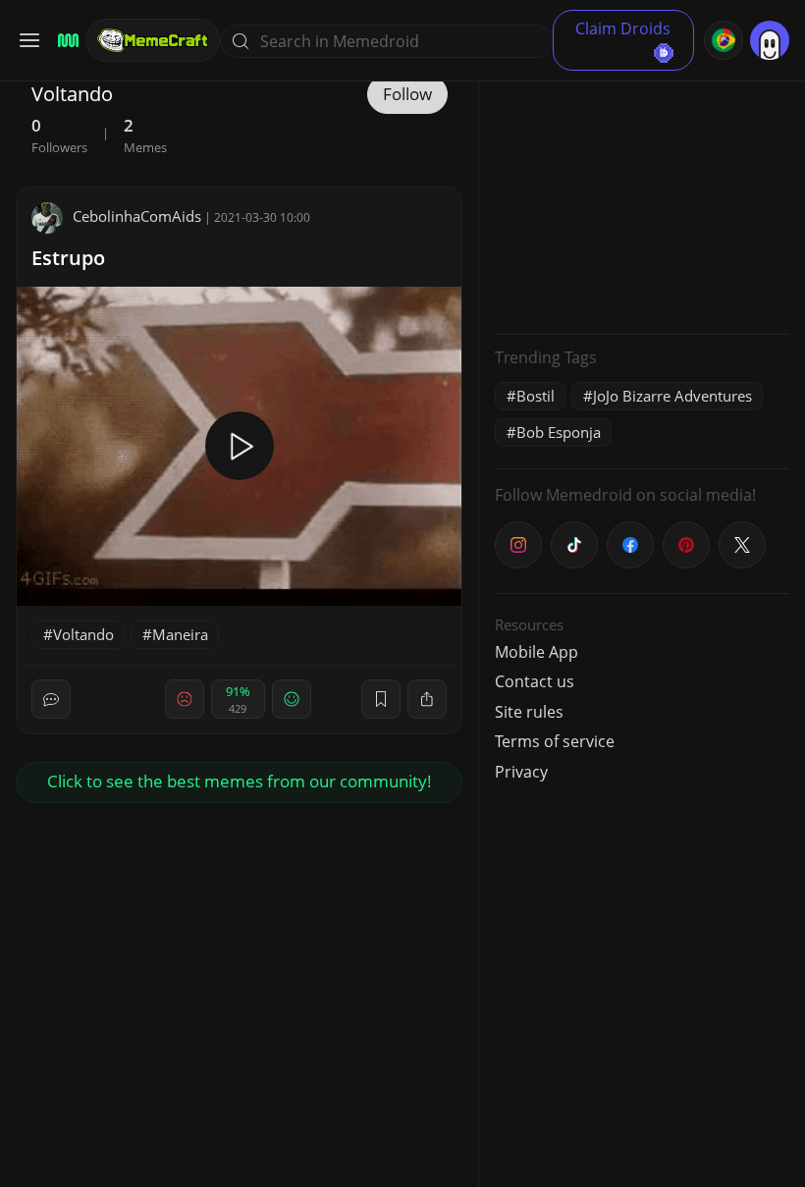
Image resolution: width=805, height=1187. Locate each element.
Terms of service (555, 741)
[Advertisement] (642, 196)
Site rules (529, 712)
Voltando (83, 634)
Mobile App (536, 652)
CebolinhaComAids (137, 216)
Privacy (521, 771)
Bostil (535, 395)
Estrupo (68, 257)
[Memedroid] (65, 40)
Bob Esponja (558, 432)
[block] (427, 699)
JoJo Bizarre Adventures (672, 395)
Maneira (180, 634)
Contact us (534, 681)
